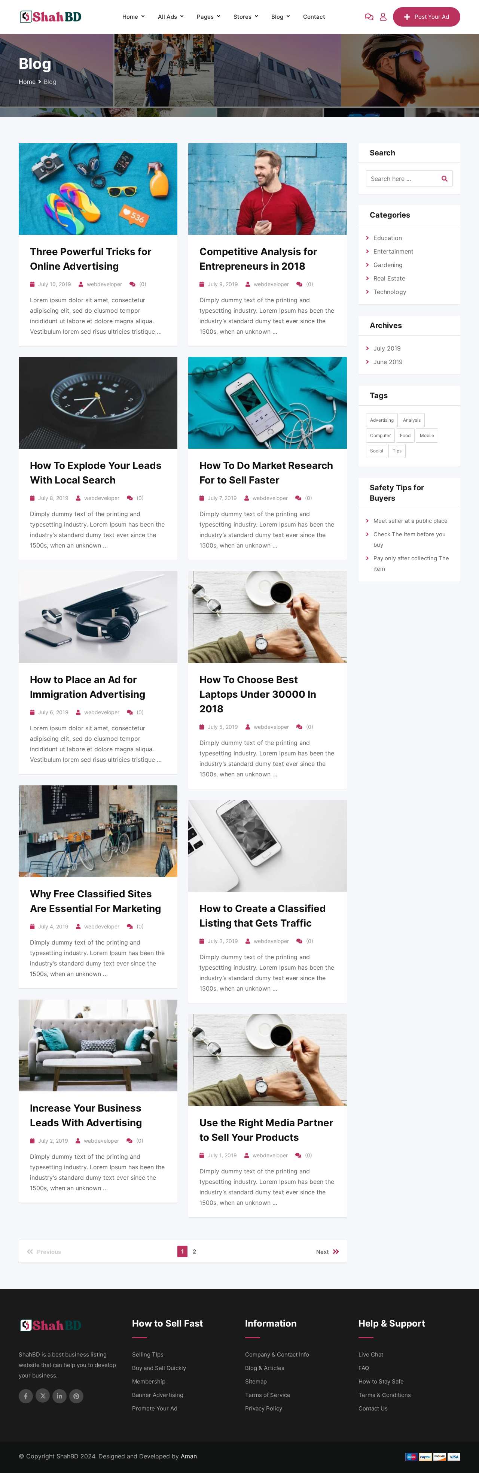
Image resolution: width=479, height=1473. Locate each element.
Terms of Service (267, 1394)
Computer (380, 435)
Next (322, 1251)
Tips (397, 451)
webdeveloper (104, 284)
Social (376, 451)
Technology (389, 291)
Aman (189, 1456)
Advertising (382, 420)
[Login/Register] (383, 17)
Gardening (388, 265)
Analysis (412, 420)
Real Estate (389, 278)
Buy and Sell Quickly (159, 1368)
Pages (205, 16)
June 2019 (388, 362)
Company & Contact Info (277, 1354)
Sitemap (256, 1381)
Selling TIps (148, 1354)
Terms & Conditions (385, 1394)
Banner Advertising (157, 1394)
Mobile (427, 435)
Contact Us (373, 1408)
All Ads (167, 16)
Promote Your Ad (154, 1408)
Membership (148, 1381)
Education (387, 238)
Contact (314, 16)
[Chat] (369, 17)
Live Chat (371, 1354)
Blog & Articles (264, 1368)
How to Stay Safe (381, 1381)
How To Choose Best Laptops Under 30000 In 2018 (257, 694)
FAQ (364, 1368)
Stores (242, 16)
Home (130, 16)
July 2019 (387, 348)
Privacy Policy (263, 1408)
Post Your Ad (432, 16)
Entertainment (393, 251)
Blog (277, 16)
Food (405, 435)
